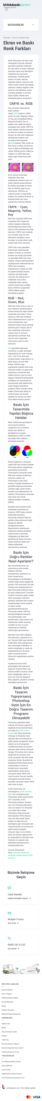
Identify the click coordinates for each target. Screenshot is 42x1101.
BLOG (4, 1028)
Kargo (4, 1006)
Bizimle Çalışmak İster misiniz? (13, 1048)
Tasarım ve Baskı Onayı (20, 38)
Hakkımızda (6, 1024)
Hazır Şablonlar (7, 1066)
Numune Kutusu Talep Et (10, 1044)
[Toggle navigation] (6, 9)
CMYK (15, 113)
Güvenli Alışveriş (7, 1002)
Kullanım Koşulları (8, 1010)
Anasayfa (6, 38)
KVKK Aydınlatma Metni (10, 998)
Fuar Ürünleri (6, 1070)
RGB (12, 143)
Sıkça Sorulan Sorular (9, 1032)
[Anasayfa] (17, 5)
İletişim (4, 1036)
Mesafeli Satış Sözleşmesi (11, 1014)
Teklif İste (5, 1040)
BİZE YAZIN (12, 923)
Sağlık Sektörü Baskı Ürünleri (12, 1074)
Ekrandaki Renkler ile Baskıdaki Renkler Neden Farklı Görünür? (20, 855)
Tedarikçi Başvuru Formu (10, 1052)
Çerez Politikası (7, 990)
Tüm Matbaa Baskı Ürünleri (11, 1062)
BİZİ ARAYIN (12, 949)
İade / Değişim (7, 994)
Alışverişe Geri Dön (10, 7)
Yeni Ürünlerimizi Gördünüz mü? (13, 1078)
